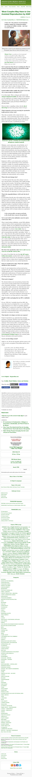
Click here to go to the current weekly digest (13, 415)
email (13, 384)
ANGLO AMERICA (4, 614)
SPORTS (3, 711)
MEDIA (2, 633)
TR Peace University (5, 514)
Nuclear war (19, 556)
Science (8, 563)
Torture (15, 567)
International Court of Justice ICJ (16, 547)
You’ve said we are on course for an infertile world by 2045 (16, 250)
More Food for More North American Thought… (19, 737)
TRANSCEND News (5, 582)
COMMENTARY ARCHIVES (6, 728)
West (13, 572)
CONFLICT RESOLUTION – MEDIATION (9, 593)
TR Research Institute (5, 517)
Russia (3, 564)
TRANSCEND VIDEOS (5, 584)
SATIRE (2, 671)
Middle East (25, 553)
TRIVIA (2, 696)
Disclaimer (3, 756)
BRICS (9, 529)
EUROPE (3, 631)
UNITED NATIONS (5, 648)
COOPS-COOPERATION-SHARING (8, 594)
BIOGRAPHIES (4, 588)
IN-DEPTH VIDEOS (5, 724)
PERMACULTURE (5, 691)
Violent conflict (13, 570)
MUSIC (2, 699)
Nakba (3, 556)
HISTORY (3, 661)
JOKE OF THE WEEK (5, 721)
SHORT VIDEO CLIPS (5, 725)
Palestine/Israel (15, 559)
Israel (4, 550)
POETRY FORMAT (5, 718)
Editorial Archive (4, 493)
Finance (20, 539)
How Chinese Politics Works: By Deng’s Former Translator (13, 487)
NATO (7, 556)
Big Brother (25, 528)
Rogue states (27, 562)
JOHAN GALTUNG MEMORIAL (7, 581)
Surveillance (10, 567)
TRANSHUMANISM (5, 679)
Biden (21, 528)
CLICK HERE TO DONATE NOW (16, 440)
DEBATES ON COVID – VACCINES (8, 673)
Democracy (23, 534)
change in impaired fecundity (9, 96)
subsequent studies (6, 247)
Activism (4, 527)
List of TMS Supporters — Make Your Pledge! (16, 448)
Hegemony (7, 544)
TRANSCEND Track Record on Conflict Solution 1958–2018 (13, 505)
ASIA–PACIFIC (4, 621)
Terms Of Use (4, 755)
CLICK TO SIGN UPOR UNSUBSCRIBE (16, 462)
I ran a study (18, 229)
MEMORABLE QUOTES (6, 613)
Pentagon (5, 561)
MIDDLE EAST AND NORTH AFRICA (8, 641)
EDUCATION (3, 628)
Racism (11, 562)
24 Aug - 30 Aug (16, 454)
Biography (4, 529)
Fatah (16, 539)
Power (19, 561)
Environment (11, 537)
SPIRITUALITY (4, 716)
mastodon (24, 384)
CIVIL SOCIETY (4, 701)
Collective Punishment (12, 531)
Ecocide (17, 536)
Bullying (13, 529)
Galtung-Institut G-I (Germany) (7, 520)
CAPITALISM (3, 654)
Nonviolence (12, 556)
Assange (17, 528)
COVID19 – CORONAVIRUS (7, 708)
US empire (19, 569)
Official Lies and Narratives (15, 557)
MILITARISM (3, 602)
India (13, 545)
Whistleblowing (26, 572)
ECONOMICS (4, 685)
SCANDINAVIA (4, 645)
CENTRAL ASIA (4, 630)
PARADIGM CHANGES (5, 667)
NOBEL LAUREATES (5, 591)
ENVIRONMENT (4, 656)
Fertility (6, 381)
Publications (3, 496)
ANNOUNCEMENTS (5, 587)
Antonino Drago (4, 747)
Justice (14, 551)
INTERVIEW (3, 682)
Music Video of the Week (6, 731)
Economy (28, 536)
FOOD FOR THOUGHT (5, 714)
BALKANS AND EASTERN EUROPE (8, 625)
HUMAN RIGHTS (4, 605)
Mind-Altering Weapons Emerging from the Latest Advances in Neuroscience (16, 431)
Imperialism (7, 545)
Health (28, 542)
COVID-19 (18, 533)
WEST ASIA (3, 650)
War (18, 570)
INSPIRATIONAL (4, 713)
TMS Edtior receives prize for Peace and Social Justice (12, 503)
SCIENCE (23, 17)
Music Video (26, 554)
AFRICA (2, 610)
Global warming (18, 542)
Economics (22, 536)
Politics (14, 561)
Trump (19, 567)
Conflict (26, 531)
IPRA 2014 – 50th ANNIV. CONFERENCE (9, 730)
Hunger (26, 544)
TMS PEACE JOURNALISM (6, 590)
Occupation (5, 557)
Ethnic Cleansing (19, 537)
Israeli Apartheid (10, 550)
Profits (22, 561)
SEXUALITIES (4, 704)
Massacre (15, 553)
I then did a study (6, 237)
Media (20, 553)
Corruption (12, 533)
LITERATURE (4, 698)
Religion (16, 562)
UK (22, 567)
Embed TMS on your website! (16, 768)
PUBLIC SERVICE (5, 694)
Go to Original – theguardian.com (10, 376)
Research (21, 562)
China (24, 529)
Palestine (6, 559)
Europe (26, 537)
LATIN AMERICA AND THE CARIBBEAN (9, 636)
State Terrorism (18, 565)
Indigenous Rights (18, 545)
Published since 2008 (16, 774)
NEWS (2, 616)
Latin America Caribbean (22, 551)
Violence (6, 570)
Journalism (8, 551)
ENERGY (3, 622)
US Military (26, 569)
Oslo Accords (26, 557)
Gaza (14, 541)
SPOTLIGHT (3, 637)
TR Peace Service (4, 516)
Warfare (9, 572)
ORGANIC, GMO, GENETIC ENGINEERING (10, 668)
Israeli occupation (25, 550)
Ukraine (25, 567)
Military (5, 554)
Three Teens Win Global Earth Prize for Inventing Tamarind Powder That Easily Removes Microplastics (16, 428)
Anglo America (15, 527)
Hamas (24, 542)
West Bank (19, 572)
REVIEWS (3, 670)
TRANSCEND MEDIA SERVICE (13, 1)
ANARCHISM (4, 690)
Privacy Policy (4, 758)
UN (29, 567)
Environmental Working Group (10, 334)
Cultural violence (15, 534)
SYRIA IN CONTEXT (5, 647)
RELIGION (3, 678)
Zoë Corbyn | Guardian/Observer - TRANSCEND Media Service (15, 19)
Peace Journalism (12, 6)
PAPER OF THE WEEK (5, 585)
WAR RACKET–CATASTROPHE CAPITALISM (10, 619)
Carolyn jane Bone (5, 737)
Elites (5, 537)
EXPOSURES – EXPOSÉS (6, 659)
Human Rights (19, 544)
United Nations (7, 569)
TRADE (2, 687)
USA (15, 569)
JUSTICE (3, 617)
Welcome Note (4, 497)
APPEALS (3, 639)
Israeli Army (17, 550)
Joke (4, 551)
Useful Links (3, 753)
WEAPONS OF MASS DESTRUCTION (9, 599)
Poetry (9, 561)
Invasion (26, 548)
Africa (8, 527)
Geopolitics (10, 542)
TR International (4, 511)
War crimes (23, 570)
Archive (6, 6)
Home (2, 6)
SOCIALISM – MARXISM (6, 657)
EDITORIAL (3, 579)
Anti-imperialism (24, 527)
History (12, 544)
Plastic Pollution (13, 381)
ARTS (2, 681)
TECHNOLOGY (4, 607)
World (17, 574)
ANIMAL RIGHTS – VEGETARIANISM (8, 707)
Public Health (5, 562)
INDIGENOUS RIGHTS (5, 665)
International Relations (17, 548)
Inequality (25, 545)
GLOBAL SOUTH (4, 634)
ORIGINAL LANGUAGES (6, 722)
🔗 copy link (14, 387)
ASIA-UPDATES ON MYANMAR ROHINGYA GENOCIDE (12, 624)
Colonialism (20, 531)
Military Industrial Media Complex (15, 554)
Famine (12, 539)
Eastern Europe (10, 536)
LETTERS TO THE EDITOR (6, 705)
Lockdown (9, 553)
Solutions (10, 565)
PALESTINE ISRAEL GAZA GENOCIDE (9, 642)
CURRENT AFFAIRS (5, 702)
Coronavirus (4, 533)
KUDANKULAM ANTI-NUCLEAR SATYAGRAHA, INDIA (12, 693)
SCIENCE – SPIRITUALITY (6, 710)
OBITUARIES (3, 719)
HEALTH (3, 662)
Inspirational (5, 547)
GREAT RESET (4, 684)
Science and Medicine (22, 381)
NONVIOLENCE (4, 596)
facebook (6, 387)
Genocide (19, 541)
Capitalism (19, 529)
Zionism (22, 574)
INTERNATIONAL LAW (5, 644)
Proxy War (27, 561)
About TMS (23, 6)
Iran (29, 548)
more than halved (9, 62)
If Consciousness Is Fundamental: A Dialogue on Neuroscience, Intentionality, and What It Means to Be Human (16, 423)
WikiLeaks (13, 574)
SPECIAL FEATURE (5, 676)
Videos (18, 6)
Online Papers (4, 494)
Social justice (27, 564)
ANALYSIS (3, 604)
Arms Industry (11, 528)
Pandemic (22, 559)
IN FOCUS (3, 608)
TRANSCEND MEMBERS (6, 597)
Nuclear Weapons (26, 556)
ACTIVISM (3, 611)
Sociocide (5, 565)
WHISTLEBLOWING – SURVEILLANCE (9, 664)
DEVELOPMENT (4, 688)
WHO (9, 574)
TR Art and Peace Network (6, 513)
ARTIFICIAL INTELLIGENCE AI (7, 653)
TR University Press (5, 519)
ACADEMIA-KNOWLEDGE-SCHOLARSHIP (10, 651)
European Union (5, 539)
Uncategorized (4, 727)
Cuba (9, 534)
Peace (26, 559)
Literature (4, 553)
